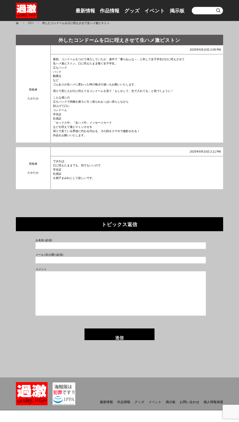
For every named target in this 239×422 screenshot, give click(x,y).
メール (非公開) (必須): (49, 254)
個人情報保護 (213, 402)
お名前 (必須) (43, 240)
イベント (154, 10)
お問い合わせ (189, 402)
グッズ (132, 10)
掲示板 (177, 10)
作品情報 (110, 10)
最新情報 (85, 10)
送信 (119, 337)
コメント (41, 269)
